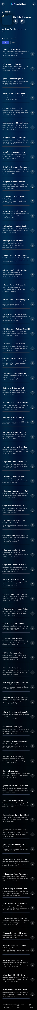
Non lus (14, 42)
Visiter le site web (10, 38)
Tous (5, 42)
